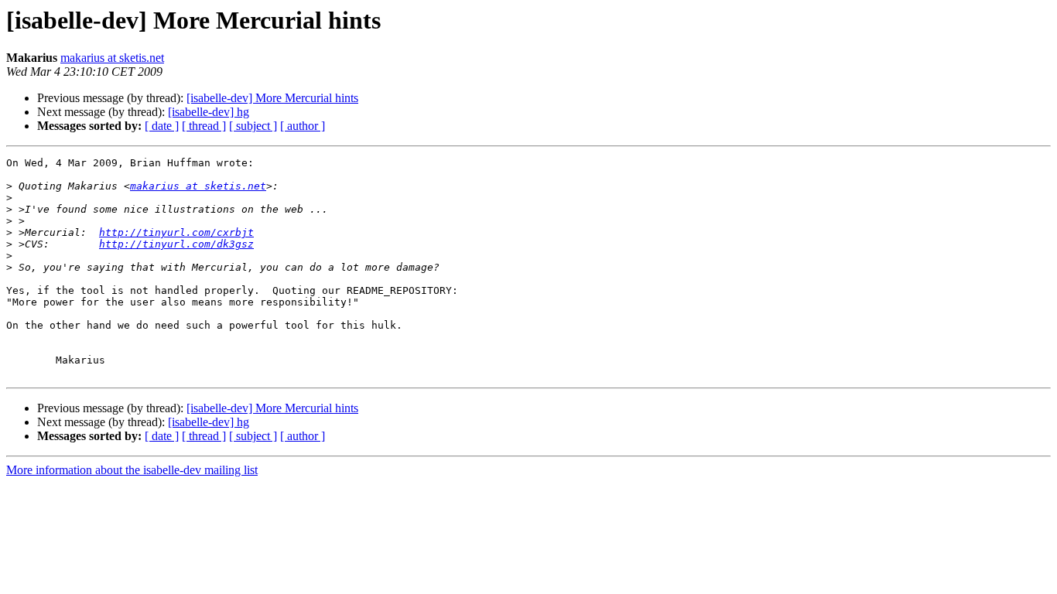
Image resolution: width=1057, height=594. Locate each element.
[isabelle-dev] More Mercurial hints (272, 97)
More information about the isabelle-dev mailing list (132, 469)
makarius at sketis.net (112, 57)
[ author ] (302, 125)
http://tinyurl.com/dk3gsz (176, 244)
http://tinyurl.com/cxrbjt (176, 232)
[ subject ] (253, 125)
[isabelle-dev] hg (208, 111)
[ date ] (162, 125)
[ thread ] (204, 125)
